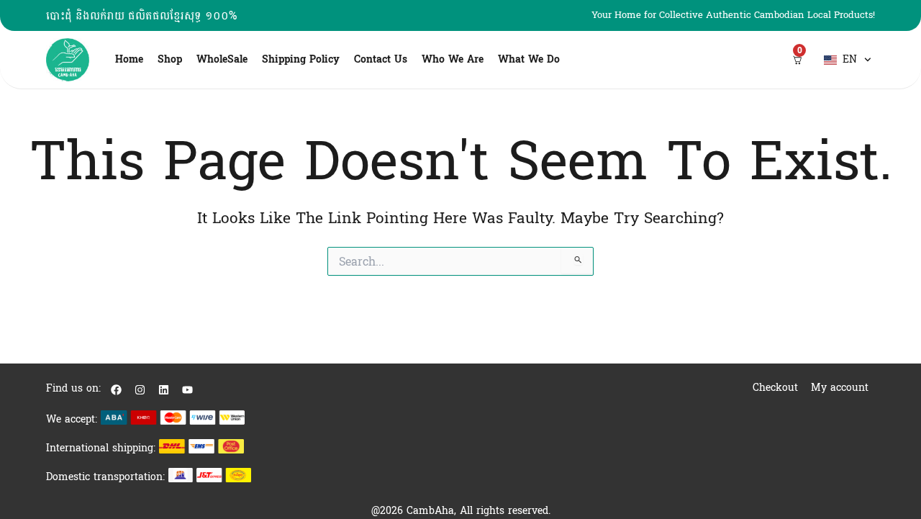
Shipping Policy (301, 59)
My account (839, 388)
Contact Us (380, 59)
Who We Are (453, 59)
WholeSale (222, 59)
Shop (170, 59)
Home (129, 59)
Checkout (775, 388)
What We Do (529, 59)
